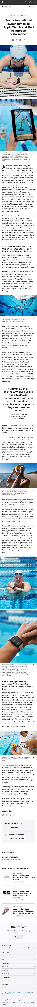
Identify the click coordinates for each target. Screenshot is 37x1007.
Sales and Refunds (24, 1002)
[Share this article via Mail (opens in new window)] (20, 40)
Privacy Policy (5, 1002)
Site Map (4, 1004)
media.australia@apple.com (11, 859)
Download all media (15, 838)
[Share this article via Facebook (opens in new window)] (13, 40)
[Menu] (34, 2)
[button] (25, 2)
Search (32, 7)
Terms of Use (14, 1002)
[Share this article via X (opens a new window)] (16, 40)
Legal (32, 1002)
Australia (4, 997)
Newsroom (6, 7)
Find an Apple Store (17, 992)
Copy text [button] (12, 827)
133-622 (10, 993)
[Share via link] (24, 40)
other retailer (27, 992)
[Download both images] (33, 153)
